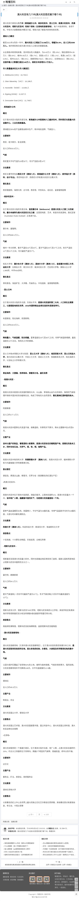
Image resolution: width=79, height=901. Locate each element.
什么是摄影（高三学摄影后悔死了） (16, 846)
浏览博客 (13, 880)
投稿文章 (11, 5)
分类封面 (6, 880)
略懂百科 (10, 2)
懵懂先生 (51, 828)
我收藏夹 (20, 880)
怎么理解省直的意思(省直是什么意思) (56, 843)
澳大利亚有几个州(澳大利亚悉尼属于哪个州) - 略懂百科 (36, 831)
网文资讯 (13, 877)
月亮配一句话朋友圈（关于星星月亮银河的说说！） (60, 849)
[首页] (76, 879)
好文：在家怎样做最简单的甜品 (54, 846)
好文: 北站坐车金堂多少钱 (13, 852)
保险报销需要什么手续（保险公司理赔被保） (19, 843)
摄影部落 (6, 877)
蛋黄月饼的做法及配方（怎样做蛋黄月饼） (19, 855)
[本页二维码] (76, 894)
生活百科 (20, 877)
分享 (47, 814)
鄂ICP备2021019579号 (39, 897)
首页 (5, 5)
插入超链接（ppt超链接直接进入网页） (17, 849)
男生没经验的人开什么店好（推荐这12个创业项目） (61, 855)
